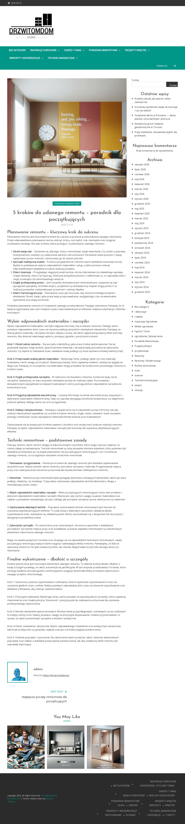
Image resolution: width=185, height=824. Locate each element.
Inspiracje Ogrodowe (43, 50)
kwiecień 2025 (142, 213)
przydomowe (142, 351)
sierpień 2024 (142, 252)
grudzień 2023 (142, 292)
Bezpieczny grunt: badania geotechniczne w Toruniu (149, 125)
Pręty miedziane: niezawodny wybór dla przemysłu (156, 133)
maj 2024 (139, 267)
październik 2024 (144, 243)
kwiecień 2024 (142, 272)
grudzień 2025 (142, 203)
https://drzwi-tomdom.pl (56, 675)
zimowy (139, 390)
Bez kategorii (17, 50)
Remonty (139, 355)
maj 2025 (139, 208)
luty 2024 (139, 282)
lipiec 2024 (140, 257)
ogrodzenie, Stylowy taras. (149, 336)
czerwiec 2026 (142, 174)
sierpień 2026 (142, 164)
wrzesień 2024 (142, 247)
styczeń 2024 (141, 287)
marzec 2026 (141, 189)
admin (38, 669)
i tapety (139, 316)
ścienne (139, 375)
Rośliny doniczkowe (145, 365)
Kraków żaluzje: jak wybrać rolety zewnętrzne (152, 100)
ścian (137, 370)
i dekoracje (140, 311)
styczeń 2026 (141, 198)
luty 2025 (139, 223)
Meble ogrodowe (144, 326)
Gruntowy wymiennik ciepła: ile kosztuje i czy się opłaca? (156, 108)
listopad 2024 (142, 238)
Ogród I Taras (73, 50)
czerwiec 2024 (142, 262)
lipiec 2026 (140, 169)
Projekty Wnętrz (136, 50)
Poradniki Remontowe (103, 50)
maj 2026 (139, 179)
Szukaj (135, 80)
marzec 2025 (141, 218)
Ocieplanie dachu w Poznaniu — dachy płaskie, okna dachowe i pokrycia (155, 117)
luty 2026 (139, 194)
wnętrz (138, 385)
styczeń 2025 (141, 228)
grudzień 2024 (142, 233)
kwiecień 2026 (142, 184)
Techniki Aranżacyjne (61, 58)
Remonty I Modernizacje (25, 58)
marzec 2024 (141, 277)
